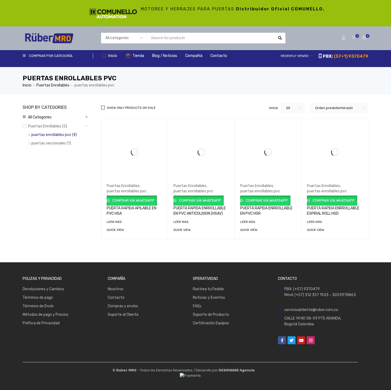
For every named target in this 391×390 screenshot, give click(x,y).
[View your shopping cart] (364, 38)
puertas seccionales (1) (51, 143)
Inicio (27, 85)
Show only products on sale (131, 108)
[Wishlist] (354, 38)
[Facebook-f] (282, 340)
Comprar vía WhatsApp (132, 200)
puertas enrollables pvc (127, 191)
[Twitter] (292, 340)
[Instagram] (311, 340)
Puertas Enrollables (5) (47, 126)
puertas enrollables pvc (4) (54, 134)
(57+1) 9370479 (351, 56)
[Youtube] (301, 340)
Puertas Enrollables (52, 85)
